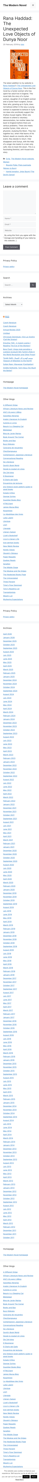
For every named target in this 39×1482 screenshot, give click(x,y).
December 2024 (10, 680)
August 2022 (8, 780)
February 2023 (9, 758)
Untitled (6, 333)
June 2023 (7, 744)
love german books (11, 543)
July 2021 (7, 826)
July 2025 (7, 655)
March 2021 (8, 840)
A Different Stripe (10, 405)
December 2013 (9, 1149)
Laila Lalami (8, 518)
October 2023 (9, 730)
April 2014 (7, 1135)
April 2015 (7, 1092)
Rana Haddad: (9, 86)
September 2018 (10, 946)
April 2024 (7, 709)
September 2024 (10, 691)
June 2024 (7, 701)
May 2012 (7, 1216)
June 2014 (7, 1127)
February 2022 (9, 801)
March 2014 (8, 1138)
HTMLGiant (8, 504)
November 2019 (10, 897)
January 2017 (8, 1017)
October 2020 (9, 858)
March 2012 (8, 1223)
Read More (19, 1480)
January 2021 (8, 847)
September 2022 (10, 776)
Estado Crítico (9, 493)
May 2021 (7, 833)
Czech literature (9, 323)
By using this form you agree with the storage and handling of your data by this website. (20, 238)
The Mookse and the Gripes (14, 571)
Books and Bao (9, 441)
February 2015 (9, 1099)
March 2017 (8, 1010)
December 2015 (9, 1064)
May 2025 (7, 662)
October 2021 (8, 815)
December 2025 (10, 641)
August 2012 (8, 1206)
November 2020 (10, 854)
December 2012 (9, 1191)
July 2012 (7, 1209)
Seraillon (6, 564)
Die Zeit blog (8, 473)
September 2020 (10, 861)
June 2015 (7, 1085)
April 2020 (7, 879)
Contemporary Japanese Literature (17, 455)
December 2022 (10, 765)
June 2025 (7, 659)
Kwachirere (7, 511)
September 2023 (10, 733)
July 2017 (7, 996)
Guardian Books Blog (12, 500)
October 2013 (9, 1156)
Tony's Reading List (11, 589)
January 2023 (9, 762)
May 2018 (7, 961)
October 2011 (8, 1238)
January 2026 (9, 638)
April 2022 (7, 794)
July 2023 (7, 740)
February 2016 (9, 1056)
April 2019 (7, 922)
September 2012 (10, 1202)
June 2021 (7, 829)
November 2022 (10, 769)
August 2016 (8, 1035)
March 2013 (8, 1181)
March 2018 (8, 968)
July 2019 (7, 911)
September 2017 (10, 989)
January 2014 (8, 1145)
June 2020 (7, 872)
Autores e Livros (10, 423)
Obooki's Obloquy (10, 553)
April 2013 (7, 1177)
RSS (7, 316)
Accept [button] (26, 1477)
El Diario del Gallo (10, 480)
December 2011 (9, 1230)
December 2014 (9, 1106)
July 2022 (7, 783)
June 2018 (7, 957)
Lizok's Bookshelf (10, 536)
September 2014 (10, 1117)
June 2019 (7, 914)
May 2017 (7, 1003)
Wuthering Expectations (13, 599)
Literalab (7, 528)
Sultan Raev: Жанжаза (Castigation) (18, 364)
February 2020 (9, 886)
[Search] (33, 285)
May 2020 (7, 875)
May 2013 (7, 1174)
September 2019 (10, 904)
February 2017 (9, 1014)
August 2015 (8, 1078)
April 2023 (7, 751)
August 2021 (8, 822)
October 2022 (9, 772)
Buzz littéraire (9, 444)
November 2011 (9, 1234)
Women (6, 162)
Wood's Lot (7, 596)
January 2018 (8, 975)
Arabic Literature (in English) (15, 419)
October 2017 (8, 985)
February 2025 (9, 673)
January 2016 (8, 1060)
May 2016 (7, 1046)
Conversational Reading (13, 458)
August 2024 (8, 694)
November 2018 (9, 939)
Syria (8, 159)
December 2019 (9, 893)
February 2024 (9, 716)
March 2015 (8, 1096)
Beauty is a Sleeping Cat (13, 426)
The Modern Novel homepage (15, 388)
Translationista (9, 592)
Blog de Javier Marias (12, 433)
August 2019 (8, 907)
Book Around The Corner (13, 437)
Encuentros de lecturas (12, 483)
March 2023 (8, 755)
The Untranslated (10, 578)
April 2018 (7, 964)
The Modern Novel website (22, 159)
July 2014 (7, 1124)
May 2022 (7, 790)
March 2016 (8, 1053)
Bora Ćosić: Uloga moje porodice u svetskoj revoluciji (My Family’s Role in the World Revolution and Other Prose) (19, 352)
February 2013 (9, 1184)
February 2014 (9, 1142)
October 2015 (8, 1071)
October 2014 (9, 1113)
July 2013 (7, 1167)
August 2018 (8, 950)
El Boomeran (8, 476)
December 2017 (9, 978)
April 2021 (7, 836)
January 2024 (9, 719)
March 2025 (8, 669)
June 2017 (7, 1000)
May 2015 (7, 1088)
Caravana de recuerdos (13, 448)
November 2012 (9, 1195)
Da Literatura (8, 462)
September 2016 (10, 1032)
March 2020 (8, 882)
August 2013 (8, 1163)
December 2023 (10, 723)
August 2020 (8, 865)
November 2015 (9, 1067)
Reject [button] (34, 1477)
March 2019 (8, 925)
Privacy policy (8, 267)
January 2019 (8, 932)
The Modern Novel (15, 5)
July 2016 (7, 1039)
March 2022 (8, 797)
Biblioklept (7, 430)
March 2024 (8, 712)
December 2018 (9, 936)
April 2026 (7, 634)
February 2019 (9, 929)
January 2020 (9, 890)
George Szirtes (9, 496)
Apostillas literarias (11, 416)
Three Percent (9, 582)
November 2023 (10, 726)
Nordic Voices (9, 550)
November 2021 (9, 811)
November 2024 (10, 684)
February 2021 (9, 843)
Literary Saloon (9, 532)
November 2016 (10, 1025)
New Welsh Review (11, 546)
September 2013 (10, 1159)
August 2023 (8, 737)
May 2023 (7, 748)
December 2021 (9, 808)
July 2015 (7, 1081)
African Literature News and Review (18, 409)
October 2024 (9, 687)
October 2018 (8, 943)
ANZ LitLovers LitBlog (12, 412)
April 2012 (7, 1220)
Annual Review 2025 (11, 330)
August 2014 (8, 1120)
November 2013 (10, 1152)
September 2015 (10, 1074)
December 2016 (9, 1021)
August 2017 (8, 993)
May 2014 (7, 1131)
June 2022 (7, 787)
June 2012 (7, 1213)
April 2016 (7, 1049)
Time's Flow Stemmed (12, 585)
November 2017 (9, 982)
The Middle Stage (10, 567)
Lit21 (5, 525)
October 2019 (9, 900)
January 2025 (9, 677)
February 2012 (9, 1227)
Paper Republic (9, 557)
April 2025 (7, 666)
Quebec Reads (9, 560)
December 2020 (10, 851)
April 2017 (7, 1007)
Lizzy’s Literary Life (11, 539)
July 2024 (7, 698)
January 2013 (8, 1188)
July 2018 (7, 953)
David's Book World (11, 465)
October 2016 (9, 1028)
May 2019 (7, 918)
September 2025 (10, 648)
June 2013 (7, 1170)
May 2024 (7, 705)
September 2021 (10, 819)
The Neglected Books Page (14, 575)
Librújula (6, 521)
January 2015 (8, 1103)
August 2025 (8, 652)
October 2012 (8, 1198)
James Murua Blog (11, 507)
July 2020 (7, 868)
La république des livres (13, 514)
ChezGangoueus (10, 451)
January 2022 (9, 804)
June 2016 (7, 1042)
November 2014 (10, 1110)
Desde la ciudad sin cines (14, 469)
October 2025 (9, 645)
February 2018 (9, 971)
